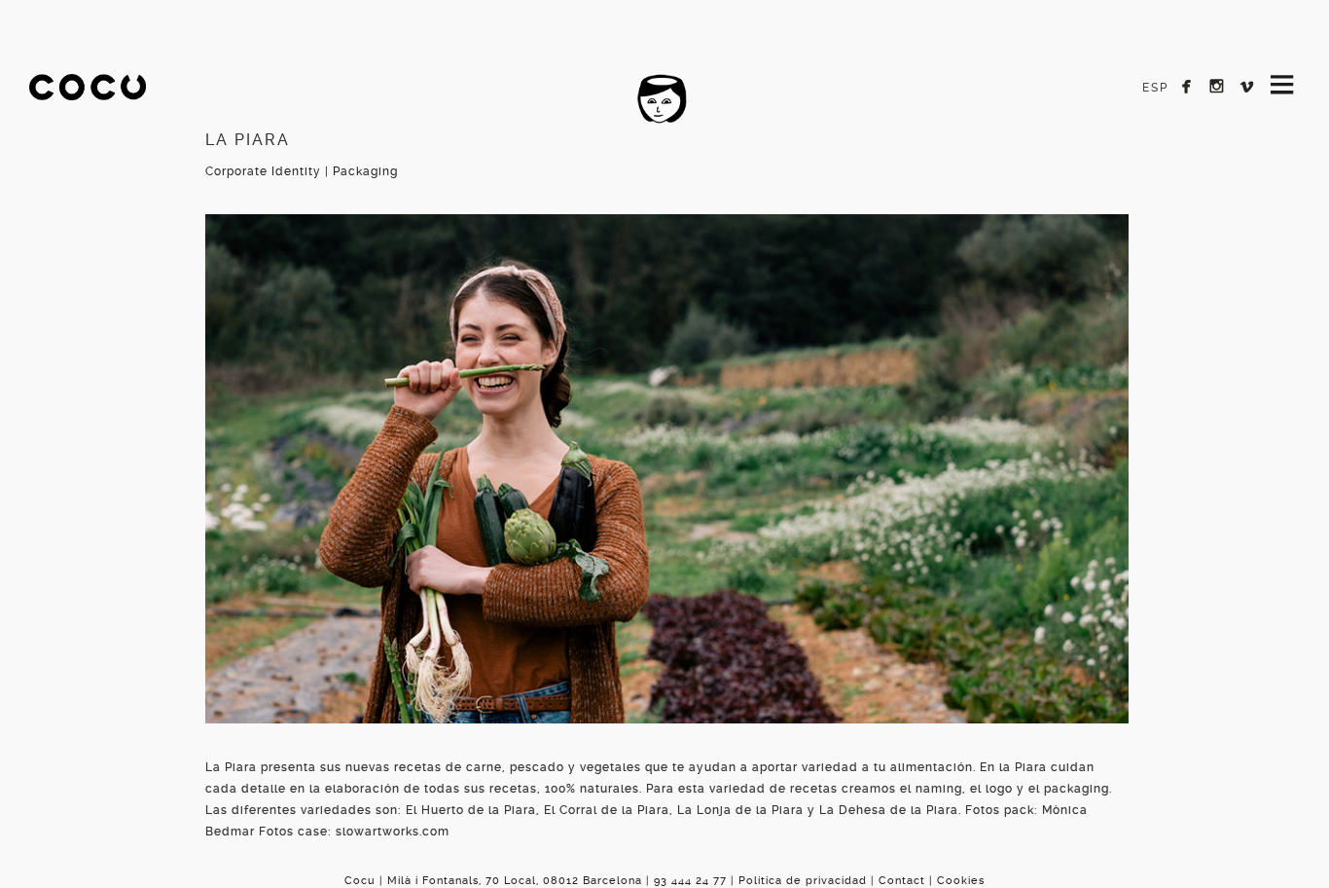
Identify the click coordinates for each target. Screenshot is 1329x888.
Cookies (961, 880)
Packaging (365, 171)
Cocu (87, 103)
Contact (902, 880)
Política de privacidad (802, 880)
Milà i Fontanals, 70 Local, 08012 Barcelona (514, 880)
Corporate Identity (263, 171)
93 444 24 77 (690, 880)
